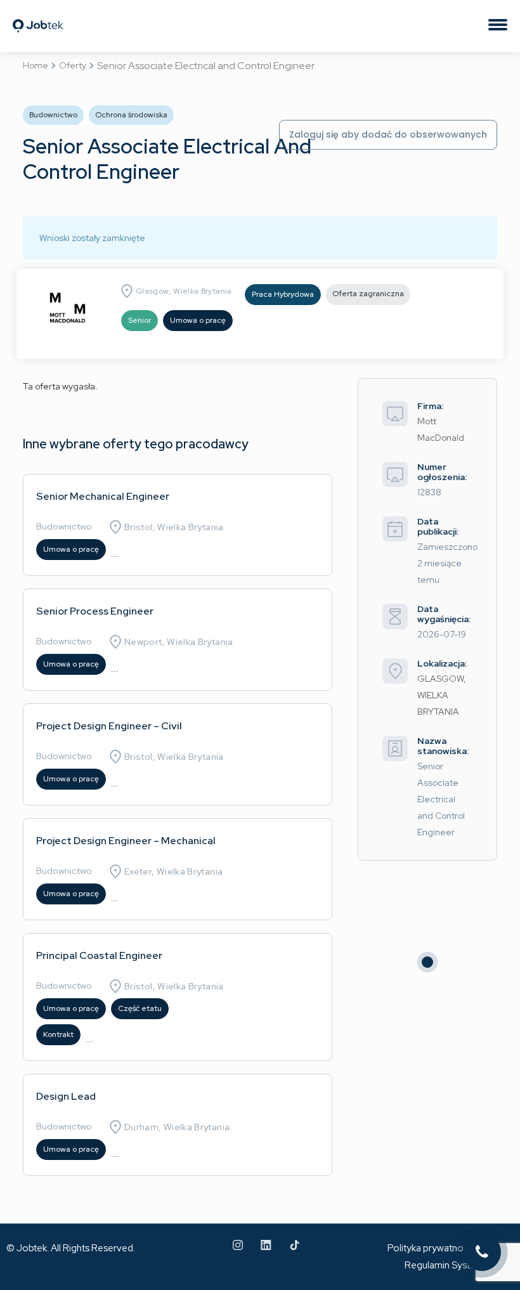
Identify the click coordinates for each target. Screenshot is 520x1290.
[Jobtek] (38, 14)
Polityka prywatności (431, 1248)
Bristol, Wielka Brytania (174, 527)
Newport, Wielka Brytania (178, 642)
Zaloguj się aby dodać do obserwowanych (388, 134)
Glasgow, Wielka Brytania (184, 291)
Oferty (72, 65)
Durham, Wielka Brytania (177, 1127)
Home (35, 65)
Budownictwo (64, 526)
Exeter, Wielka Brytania (173, 871)
